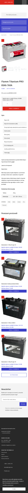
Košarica (23, 8)
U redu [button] (14, 489)
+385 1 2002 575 (8, 2)
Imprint (3, 454)
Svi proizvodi (14, 375)
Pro (24, 201)
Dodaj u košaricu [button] (14, 252)
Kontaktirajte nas (8, 467)
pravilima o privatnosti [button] (8, 485)
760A (9, 201)
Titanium (4, 205)
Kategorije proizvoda (8, 22)
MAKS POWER (5, 8)
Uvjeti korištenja (4, 456)
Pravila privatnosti (5, 458)
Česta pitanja (4, 452)
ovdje (12, 162)
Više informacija (24, 2)
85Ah (14, 201)
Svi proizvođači (6, 28)
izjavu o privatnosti (14, 410)
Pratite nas (7, 471)
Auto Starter (3, 35)
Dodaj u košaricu (14, 108)
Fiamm (3, 88)
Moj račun (16, 8)
